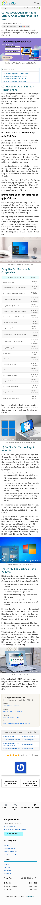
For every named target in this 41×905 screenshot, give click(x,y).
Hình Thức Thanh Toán (11, 855)
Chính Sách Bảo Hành (10, 852)
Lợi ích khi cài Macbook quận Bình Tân (15, 81)
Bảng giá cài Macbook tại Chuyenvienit (15, 76)
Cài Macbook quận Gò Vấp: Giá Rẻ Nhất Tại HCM (10, 783)
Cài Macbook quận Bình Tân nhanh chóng (16, 74)
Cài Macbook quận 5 (28, 748)
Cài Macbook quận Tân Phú (11, 740)
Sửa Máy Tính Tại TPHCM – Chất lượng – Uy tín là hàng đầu (30, 783)
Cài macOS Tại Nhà (15, 8)
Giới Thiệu (7, 867)
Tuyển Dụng (7, 873)
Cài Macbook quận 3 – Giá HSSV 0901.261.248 (11, 744)
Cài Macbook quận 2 (28, 740)
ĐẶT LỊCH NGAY (14, 834)
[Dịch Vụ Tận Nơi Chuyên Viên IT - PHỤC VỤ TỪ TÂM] (9, 3)
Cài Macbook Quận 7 (28, 744)
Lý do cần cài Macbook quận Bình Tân (15, 78)
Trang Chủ (5, 8)
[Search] (35, 3)
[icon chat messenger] (36, 878)
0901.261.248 (7, 711)
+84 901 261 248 (11, 826)
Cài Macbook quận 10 (28, 736)
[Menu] (38, 2)
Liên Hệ (6, 864)
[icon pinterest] (25, 878)
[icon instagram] (30, 878)
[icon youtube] (22, 878)
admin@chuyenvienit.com (11, 706)
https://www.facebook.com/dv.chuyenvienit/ (16, 723)
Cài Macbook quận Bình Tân (11, 748)
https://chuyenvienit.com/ (11, 717)
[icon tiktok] (33, 878)
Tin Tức (6, 845)
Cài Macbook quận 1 (9, 736)
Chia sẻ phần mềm (10, 848)
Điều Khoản (7, 870)
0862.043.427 (18, 711)
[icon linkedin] (28, 878)
